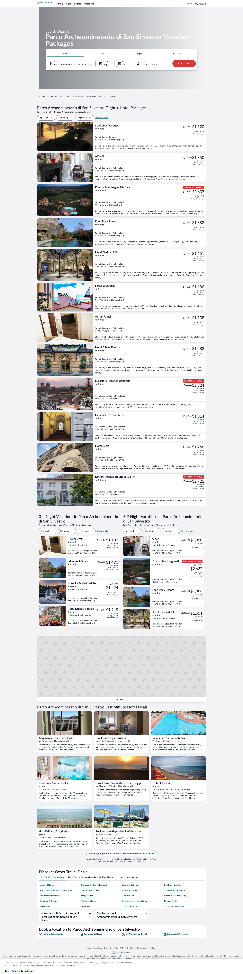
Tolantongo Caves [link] (88, 901)
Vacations (89, 4)
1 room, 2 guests (149, 65)
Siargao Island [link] (87, 896)
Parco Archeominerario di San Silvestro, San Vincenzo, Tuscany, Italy (74, 65)
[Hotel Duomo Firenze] (93, 615)
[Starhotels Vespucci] (149, 136)
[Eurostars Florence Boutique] (149, 394)
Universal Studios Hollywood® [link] (94, 885)
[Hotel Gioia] (149, 457)
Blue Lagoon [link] (45, 907)
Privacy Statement (12, 971)
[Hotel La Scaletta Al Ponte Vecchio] (93, 592)
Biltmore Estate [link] (170, 901)
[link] (59, 934)
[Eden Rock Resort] (149, 232)
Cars (68, 4)
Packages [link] (54, 96)
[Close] (238, 966)
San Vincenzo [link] (79, 96)
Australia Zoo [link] (128, 896)
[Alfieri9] (149, 167)
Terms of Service (27, 971)
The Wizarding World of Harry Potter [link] (56, 890)
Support (188, 4)
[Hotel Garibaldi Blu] (149, 265)
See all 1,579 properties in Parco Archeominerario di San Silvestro (121, 854)
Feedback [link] (152, 948)
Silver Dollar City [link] (129, 907)
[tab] (65, 54)
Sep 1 (125, 65)
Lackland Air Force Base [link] (174, 907)
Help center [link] (108, 948)
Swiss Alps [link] (85, 907)
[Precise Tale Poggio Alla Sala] (149, 200)
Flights (77, 4)
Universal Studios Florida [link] (174, 890)
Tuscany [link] (69, 96)
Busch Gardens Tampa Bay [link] (175, 896)
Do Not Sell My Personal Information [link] (133, 948)
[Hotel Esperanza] (149, 297)
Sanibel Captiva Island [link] (90, 890)
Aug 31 (107, 65)
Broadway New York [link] (172, 885)
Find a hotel (184, 63)
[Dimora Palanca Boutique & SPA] (149, 489)
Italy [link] (61, 96)
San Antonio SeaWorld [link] (50, 896)
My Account (200, 4)
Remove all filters (101, 118)
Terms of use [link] (97, 948)
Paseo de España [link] (129, 890)
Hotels (59, 4)
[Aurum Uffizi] (149, 327)
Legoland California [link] (130, 885)
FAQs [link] (116, 948)
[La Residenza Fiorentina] (149, 426)
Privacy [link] (88, 948)
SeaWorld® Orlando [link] (49, 901)
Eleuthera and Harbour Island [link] (134, 901)
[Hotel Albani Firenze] (149, 360)
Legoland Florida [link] (47, 885)
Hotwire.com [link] (43, 96)
